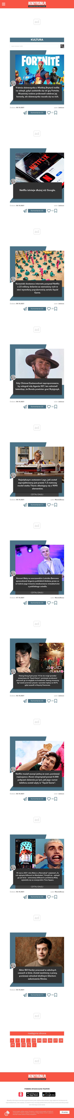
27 (55, 1040)
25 (44, 1040)
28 (60, 1040)
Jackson (61, 107)
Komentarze (37, 113)
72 (23, 1045)
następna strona (37, 1033)
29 (12, 1045)
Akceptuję (65, 1112)
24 (39, 1040)
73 (28, 1045)
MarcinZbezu (59, 500)
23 (33, 1040)
